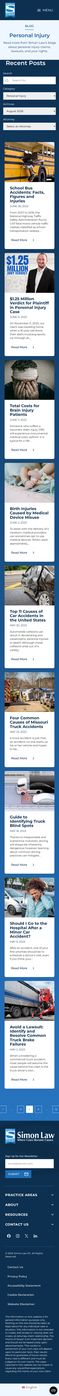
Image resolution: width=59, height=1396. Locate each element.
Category (9, 88)
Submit (13, 1174)
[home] (10, 10)
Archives (8, 104)
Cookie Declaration (21, 1294)
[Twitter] (27, 1236)
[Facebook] (9, 1236)
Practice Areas (21, 1195)
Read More (24, 241)
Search (7, 73)
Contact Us (17, 1224)
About (11, 1205)
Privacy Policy (17, 1276)
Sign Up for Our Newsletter (21, 1156)
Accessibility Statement (24, 1285)
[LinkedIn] (36, 1236)
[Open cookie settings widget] (53, 1390)
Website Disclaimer (21, 1304)
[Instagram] (18, 1236)
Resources (16, 1215)
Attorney (9, 119)
